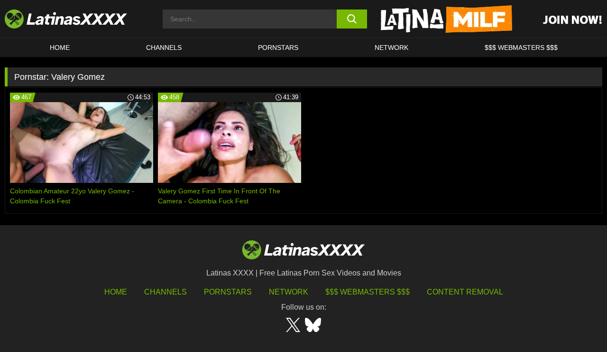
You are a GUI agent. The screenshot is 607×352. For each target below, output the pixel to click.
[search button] (352, 19)
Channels (165, 292)
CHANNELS (164, 47)
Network (391, 47)
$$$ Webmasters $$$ (367, 292)
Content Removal (465, 292)
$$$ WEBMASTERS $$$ (521, 47)
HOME (60, 47)
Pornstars (278, 47)
